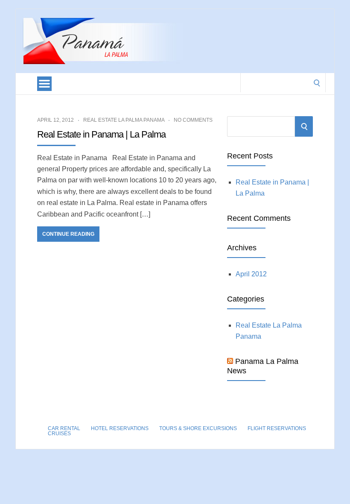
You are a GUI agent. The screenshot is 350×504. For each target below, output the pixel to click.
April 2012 (251, 274)
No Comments (193, 120)
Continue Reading (68, 234)
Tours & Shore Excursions (198, 428)
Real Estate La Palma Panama (123, 120)
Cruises (59, 433)
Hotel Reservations (120, 428)
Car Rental (64, 428)
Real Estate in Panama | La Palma (101, 134)
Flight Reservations (277, 428)
